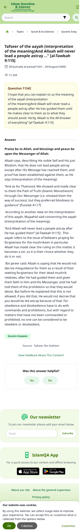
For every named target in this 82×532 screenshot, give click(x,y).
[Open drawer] (77, 7)
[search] (76, 17)
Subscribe (67, 433)
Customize (68, 526)
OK (9, 526)
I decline (27, 526)
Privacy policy (41, 497)
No (50, 380)
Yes (32, 380)
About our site (20, 490)
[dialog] (39, 516)
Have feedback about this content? (41, 355)
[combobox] (33, 17)
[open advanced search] (64, 17)
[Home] (7, 31)
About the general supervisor (52, 490)
